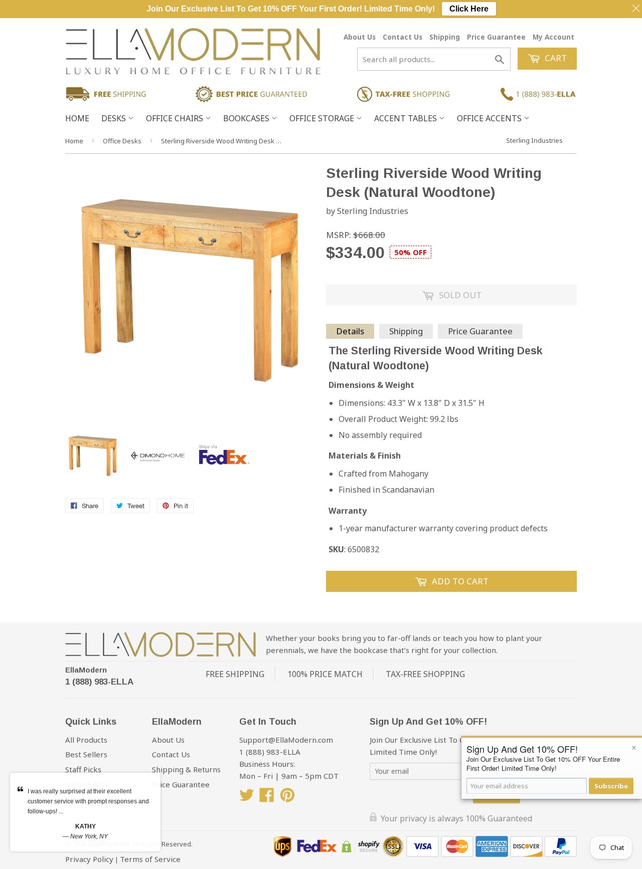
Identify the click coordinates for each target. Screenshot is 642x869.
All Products (86, 740)
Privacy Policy (89, 859)
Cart (555, 58)
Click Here (469, 9)
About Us (360, 37)
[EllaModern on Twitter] (246, 798)
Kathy (85, 826)
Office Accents (490, 118)
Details (350, 331)
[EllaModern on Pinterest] (287, 798)
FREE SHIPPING (235, 674)
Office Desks (122, 140)
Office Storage (322, 118)
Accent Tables (406, 118)
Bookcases (247, 118)
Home (77, 118)
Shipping (444, 37)
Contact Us (402, 37)
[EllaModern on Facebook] (266, 798)
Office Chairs (175, 118)
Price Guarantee (496, 37)
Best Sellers (86, 754)
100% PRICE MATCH (325, 674)
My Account (553, 37)
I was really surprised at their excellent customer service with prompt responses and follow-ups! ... (88, 801)
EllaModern (86, 670)
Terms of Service (150, 859)
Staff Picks (83, 769)
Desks (114, 118)
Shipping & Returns (186, 769)
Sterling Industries (534, 140)
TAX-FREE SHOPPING (425, 674)
